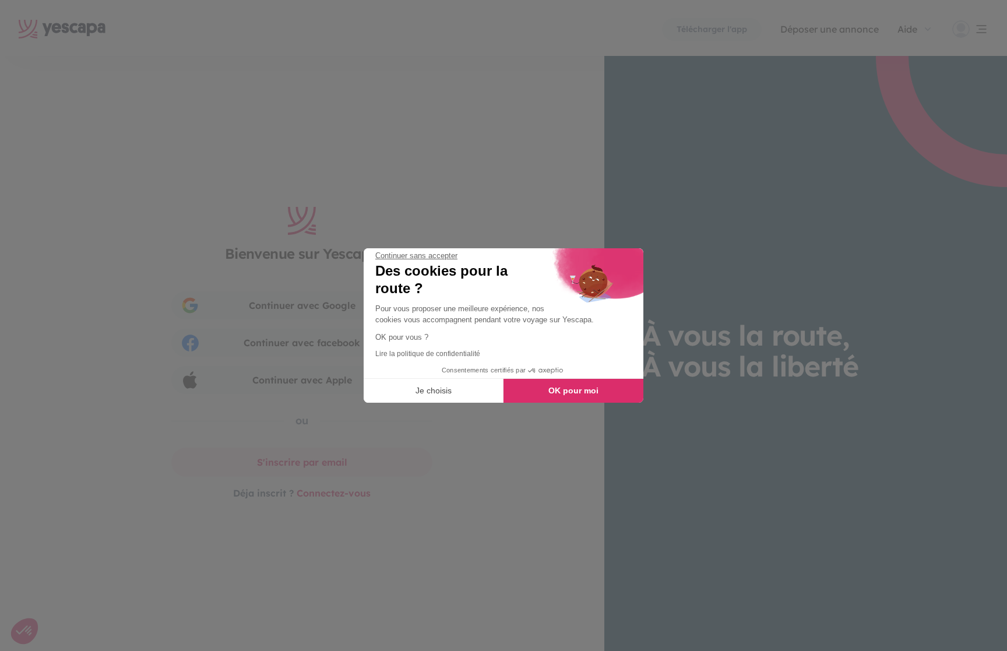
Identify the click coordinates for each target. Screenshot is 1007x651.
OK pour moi (573, 390)
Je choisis (434, 390)
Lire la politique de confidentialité (427, 354)
